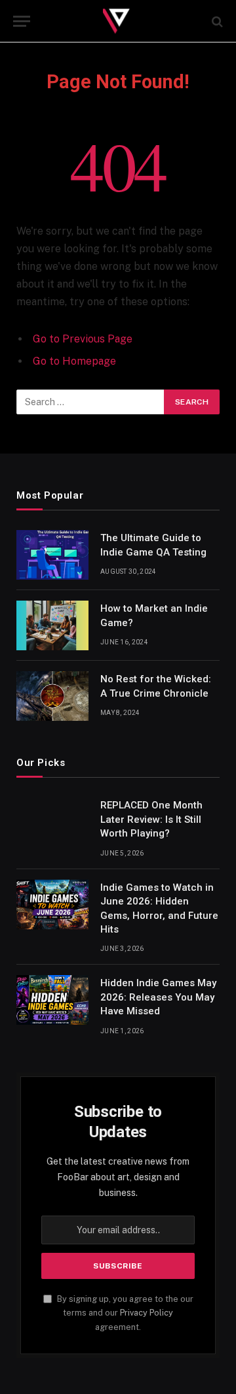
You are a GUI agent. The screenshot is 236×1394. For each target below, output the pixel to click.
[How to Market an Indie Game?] (52, 625)
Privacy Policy (146, 1313)
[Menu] (21, 21)
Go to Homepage (74, 361)
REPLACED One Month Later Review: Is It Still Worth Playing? (151, 819)
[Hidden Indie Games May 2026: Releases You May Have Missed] (52, 1000)
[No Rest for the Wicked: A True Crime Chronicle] (52, 696)
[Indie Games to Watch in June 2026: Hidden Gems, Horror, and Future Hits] (52, 904)
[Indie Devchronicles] (117, 21)
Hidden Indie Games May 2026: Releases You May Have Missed (158, 997)
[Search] (216, 21)
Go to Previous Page (82, 339)
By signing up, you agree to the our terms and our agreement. (124, 1313)
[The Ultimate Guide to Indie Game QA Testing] (52, 555)
